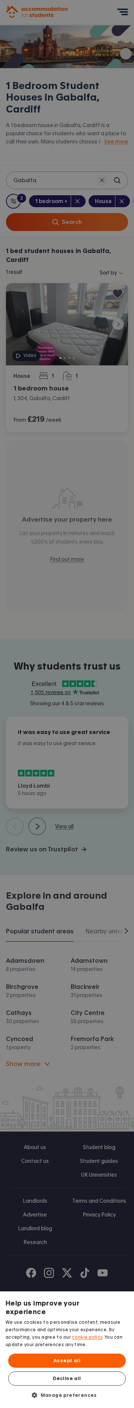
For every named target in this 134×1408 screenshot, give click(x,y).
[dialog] (67, 1349)
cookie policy (87, 1337)
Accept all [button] (67, 1360)
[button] (67, 1394)
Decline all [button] (67, 1378)
